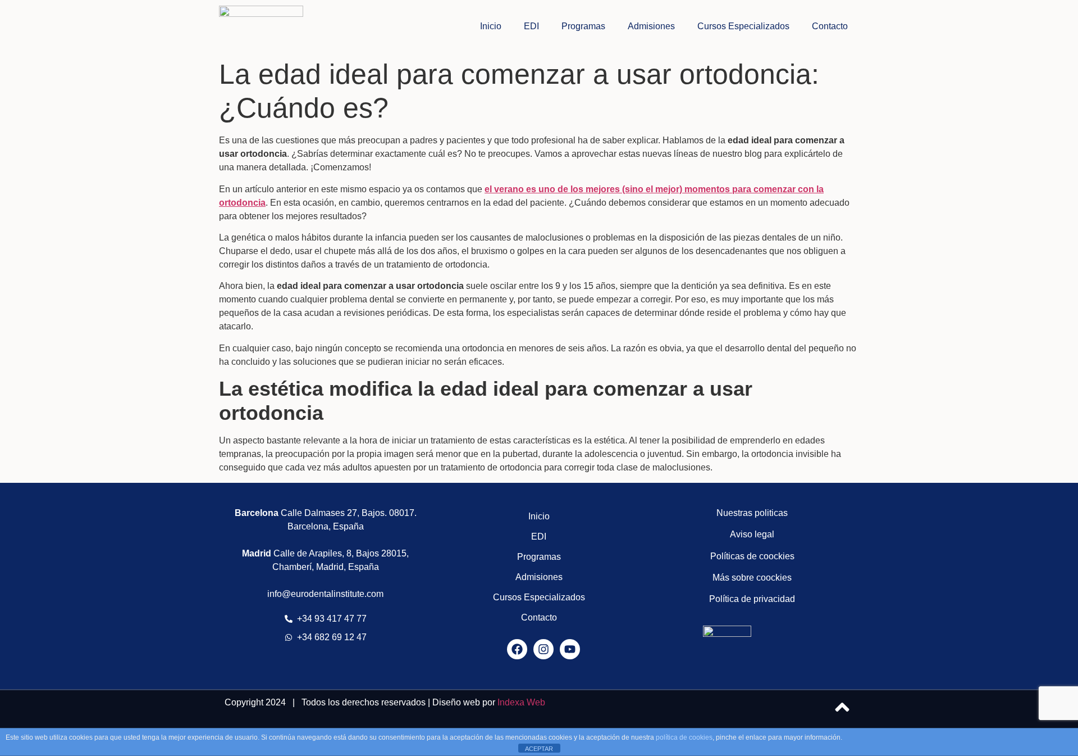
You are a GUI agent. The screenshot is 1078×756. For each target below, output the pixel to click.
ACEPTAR (539, 748)
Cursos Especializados (743, 26)
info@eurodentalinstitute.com (325, 594)
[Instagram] (543, 649)
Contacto (830, 26)
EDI (531, 26)
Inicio (490, 26)
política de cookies (684, 737)
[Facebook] (517, 649)
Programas (583, 26)
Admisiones (651, 26)
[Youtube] (570, 649)
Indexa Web (521, 702)
